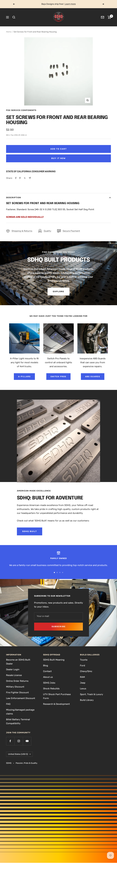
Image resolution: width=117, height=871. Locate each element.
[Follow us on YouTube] (27, 741)
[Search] (13, 17)
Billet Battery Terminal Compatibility (18, 721)
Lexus (83, 688)
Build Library (87, 700)
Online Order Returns (17, 681)
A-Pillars (24, 376)
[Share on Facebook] (15, 178)
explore (58, 291)
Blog (45, 665)
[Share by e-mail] (30, 178)
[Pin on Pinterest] (20, 178)
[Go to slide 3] (59, 572)
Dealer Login (12, 669)
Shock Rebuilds (51, 688)
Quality (47, 231)
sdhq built (29, 531)
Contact (47, 671)
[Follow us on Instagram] (18, 741)
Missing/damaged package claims (20, 711)
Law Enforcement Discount (20, 698)
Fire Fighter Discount (17, 692)
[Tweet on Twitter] (24, 178)
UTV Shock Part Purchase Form (57, 696)
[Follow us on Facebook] (10, 741)
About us (48, 677)
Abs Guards (92, 376)
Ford (82, 665)
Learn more (70, 4)
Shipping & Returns (22, 231)
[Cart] (109, 17)
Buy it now (58, 158)
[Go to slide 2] (57, 572)
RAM (82, 677)
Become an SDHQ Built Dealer (18, 661)
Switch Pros (58, 376)
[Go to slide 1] (54, 572)
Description (13, 197)
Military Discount (15, 686)
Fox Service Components (21, 110)
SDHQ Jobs (49, 682)
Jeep (82, 682)
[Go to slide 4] (62, 572)
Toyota (83, 659)
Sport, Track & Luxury (91, 694)
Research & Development (56, 704)
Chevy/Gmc (86, 671)
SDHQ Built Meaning (53, 659)
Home (8, 32)
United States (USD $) (18, 754)
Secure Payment (71, 231)
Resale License (14, 675)
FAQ (8, 704)
